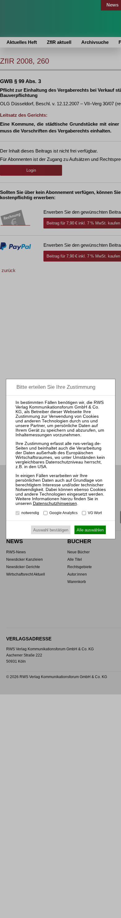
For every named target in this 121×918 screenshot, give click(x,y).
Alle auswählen (90, 530)
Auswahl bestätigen (50, 530)
